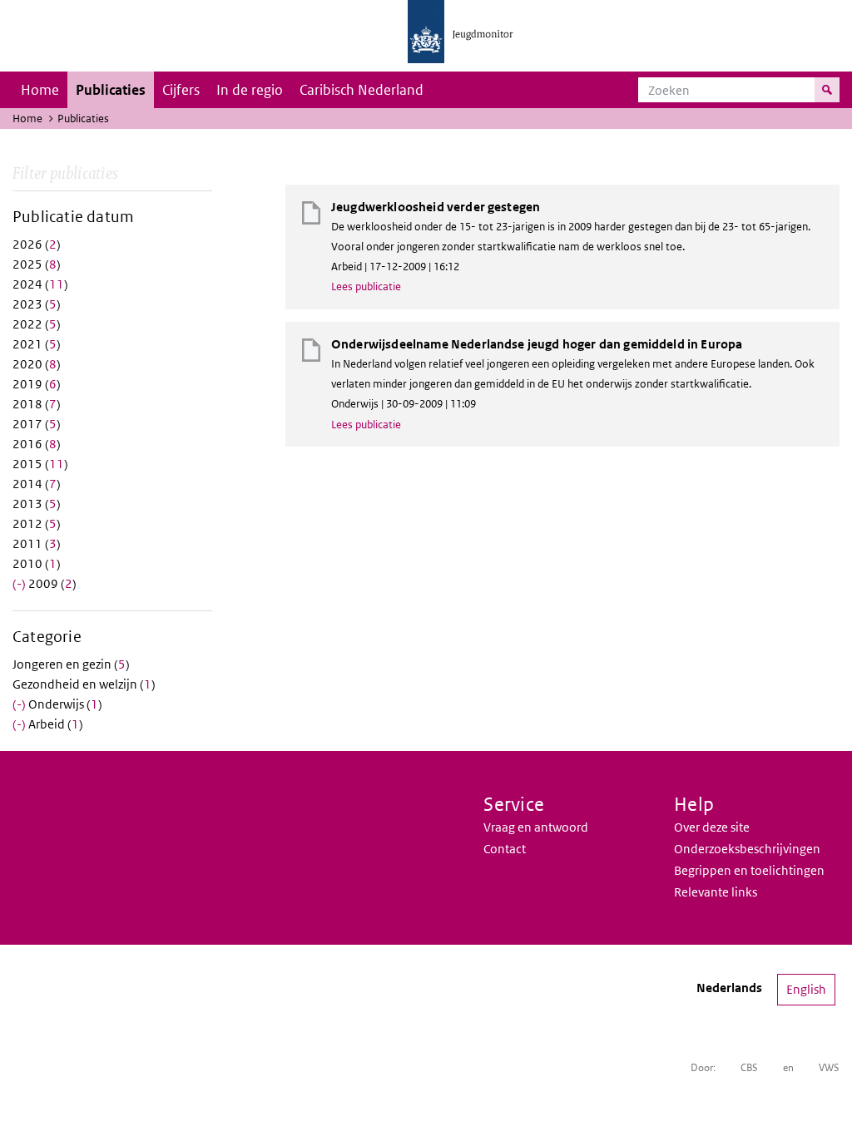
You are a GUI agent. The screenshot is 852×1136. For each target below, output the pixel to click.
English (806, 989)
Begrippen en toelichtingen (749, 870)
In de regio (249, 90)
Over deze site (712, 827)
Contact (504, 849)
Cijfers (181, 90)
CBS (749, 1067)
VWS (829, 1067)
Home (40, 90)
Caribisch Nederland (362, 90)
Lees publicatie (366, 286)
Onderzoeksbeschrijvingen (747, 849)
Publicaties (111, 90)
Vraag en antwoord (535, 827)
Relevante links (715, 892)
